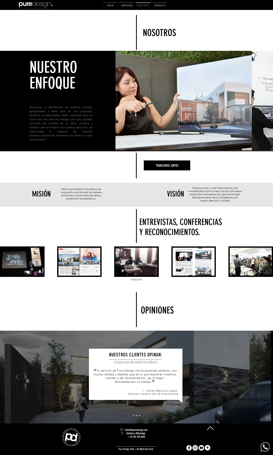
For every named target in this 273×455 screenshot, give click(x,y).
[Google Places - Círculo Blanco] (207, 448)
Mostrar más (136, 279)
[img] (22, 261)
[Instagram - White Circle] (195, 448)
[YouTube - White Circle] (201, 448)
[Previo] (17, 377)
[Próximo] (256, 377)
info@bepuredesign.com (136, 430)
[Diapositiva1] (133, 415)
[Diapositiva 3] (139, 415)
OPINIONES (157, 310)
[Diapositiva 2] (136, 415)
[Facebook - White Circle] (189, 448)
